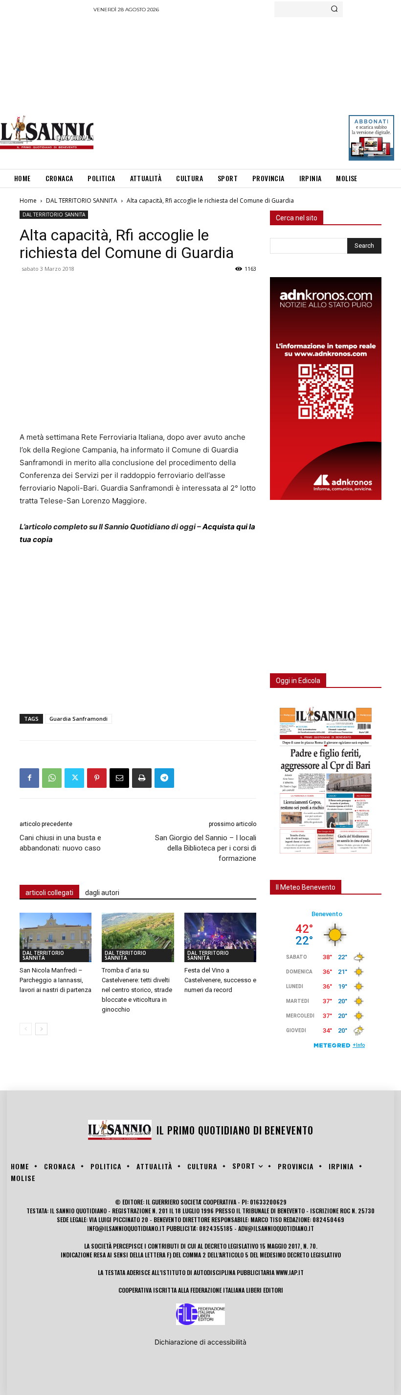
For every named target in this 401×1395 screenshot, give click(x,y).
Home (28, 200)
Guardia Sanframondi (78, 718)
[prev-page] (26, 1029)
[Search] (334, 9)
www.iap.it (290, 1272)
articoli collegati (49, 893)
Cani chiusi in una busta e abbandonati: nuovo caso (60, 842)
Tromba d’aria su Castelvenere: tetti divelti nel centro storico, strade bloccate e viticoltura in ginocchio (137, 990)
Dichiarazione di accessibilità (200, 1342)
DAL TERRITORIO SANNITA (81, 200)
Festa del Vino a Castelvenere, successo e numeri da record (220, 980)
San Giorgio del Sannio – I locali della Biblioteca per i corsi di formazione (205, 848)
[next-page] (41, 1029)
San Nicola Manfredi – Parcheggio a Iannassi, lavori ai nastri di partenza (55, 980)
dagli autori (102, 893)
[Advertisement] (247, 90)
